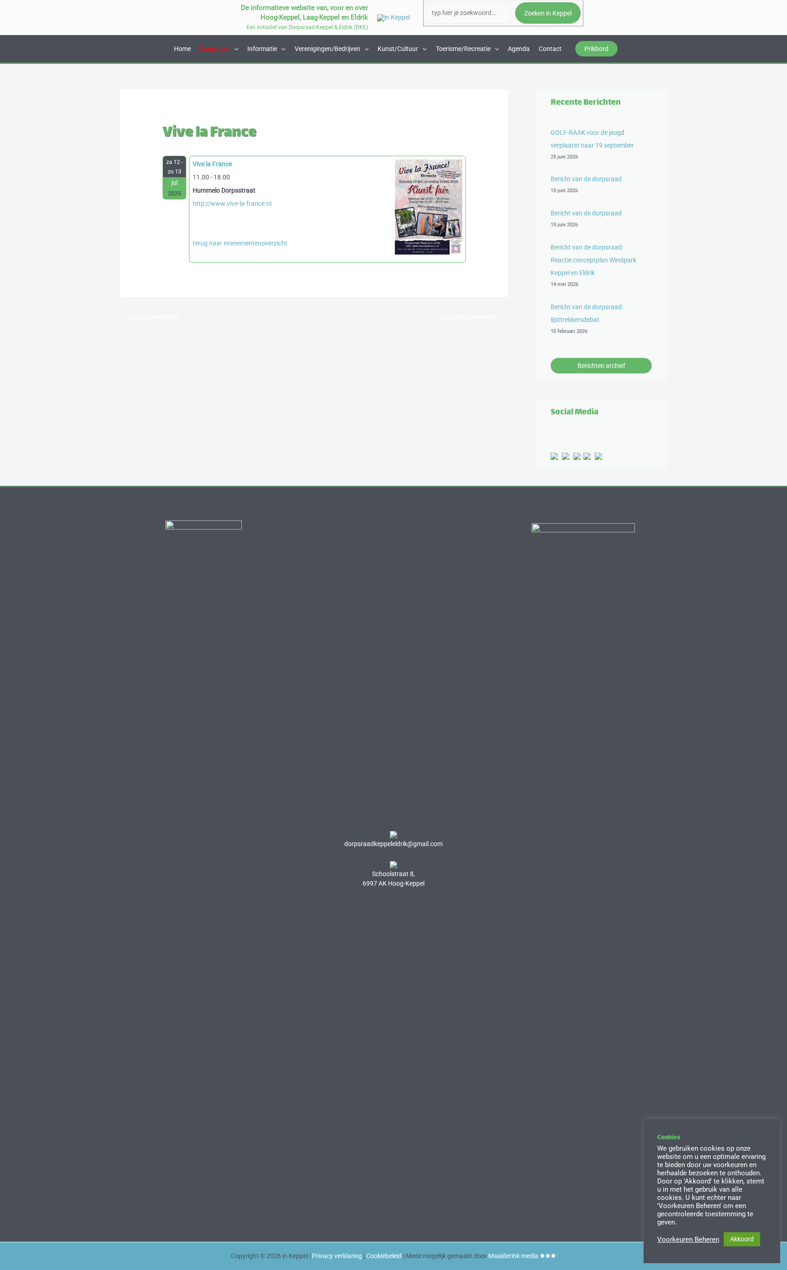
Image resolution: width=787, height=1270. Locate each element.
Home (182, 48)
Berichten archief (601, 365)
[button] (596, 48)
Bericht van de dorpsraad (586, 179)
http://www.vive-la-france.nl (232, 203)
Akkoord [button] (742, 1239)
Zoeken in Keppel (548, 13)
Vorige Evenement (150, 317)
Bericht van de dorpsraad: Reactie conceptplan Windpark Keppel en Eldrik (593, 260)
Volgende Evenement (473, 317)
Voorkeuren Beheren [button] (688, 1239)
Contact (550, 48)
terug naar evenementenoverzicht (240, 243)
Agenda (519, 48)
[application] (234, 49)
